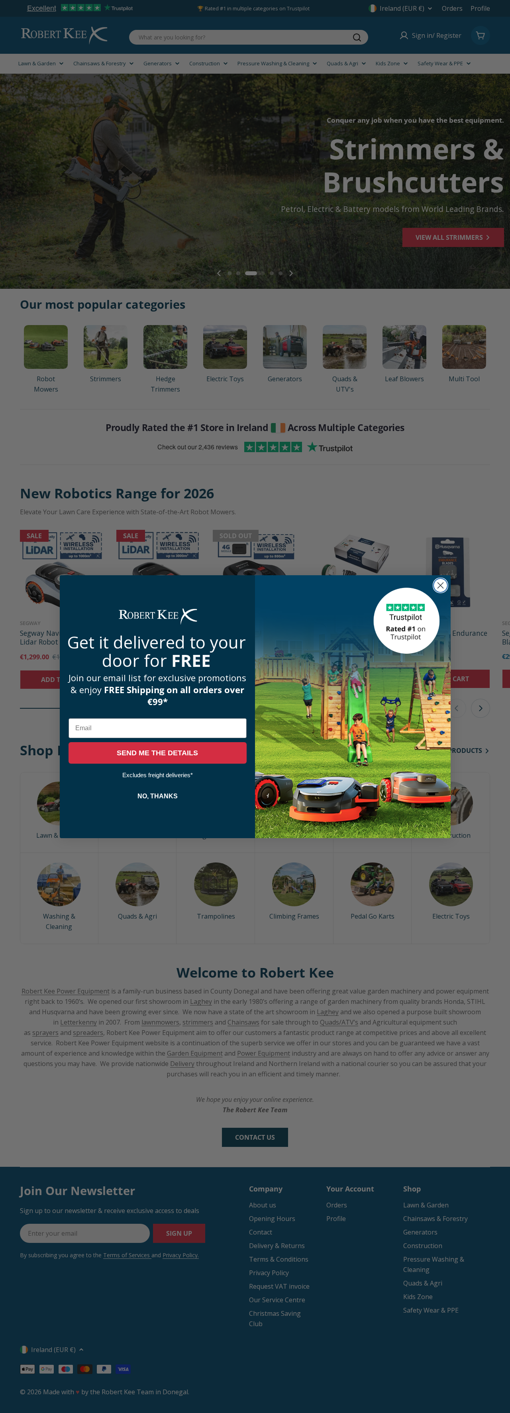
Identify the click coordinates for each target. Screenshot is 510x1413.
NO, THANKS (157, 796)
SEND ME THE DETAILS (157, 753)
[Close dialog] (440, 585)
